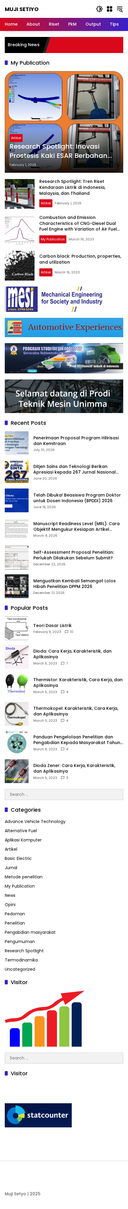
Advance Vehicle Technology (35, 821)
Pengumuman (20, 942)
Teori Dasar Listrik (52, 625)
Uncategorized (20, 969)
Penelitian (15, 923)
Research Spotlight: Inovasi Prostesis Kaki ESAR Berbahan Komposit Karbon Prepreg (58, 151)
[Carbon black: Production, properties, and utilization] (20, 266)
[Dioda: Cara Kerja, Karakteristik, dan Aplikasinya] (17, 657)
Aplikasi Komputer (23, 840)
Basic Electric (18, 858)
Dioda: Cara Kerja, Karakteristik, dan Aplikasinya (72, 654)
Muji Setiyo (22, 9)
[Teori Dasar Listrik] (17, 628)
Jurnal (11, 868)
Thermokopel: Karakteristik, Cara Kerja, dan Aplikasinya (75, 711)
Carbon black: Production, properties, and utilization (80, 259)
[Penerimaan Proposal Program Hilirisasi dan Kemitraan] (17, 443)
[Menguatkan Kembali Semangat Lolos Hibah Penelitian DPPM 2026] (17, 586)
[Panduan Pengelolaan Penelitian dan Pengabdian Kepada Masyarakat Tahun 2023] (17, 742)
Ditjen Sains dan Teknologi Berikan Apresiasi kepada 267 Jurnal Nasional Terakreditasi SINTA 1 (74, 469)
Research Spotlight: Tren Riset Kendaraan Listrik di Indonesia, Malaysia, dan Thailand (72, 187)
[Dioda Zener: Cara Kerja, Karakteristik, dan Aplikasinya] (17, 771)
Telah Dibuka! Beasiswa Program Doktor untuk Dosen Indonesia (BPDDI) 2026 (77, 498)
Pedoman (15, 914)
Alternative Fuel (21, 831)
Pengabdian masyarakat (30, 932)
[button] (99, 9)
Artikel (16, 138)
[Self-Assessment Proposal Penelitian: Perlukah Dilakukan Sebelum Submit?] (17, 558)
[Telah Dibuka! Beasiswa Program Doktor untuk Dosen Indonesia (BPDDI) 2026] (17, 500)
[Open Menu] (109, 9)
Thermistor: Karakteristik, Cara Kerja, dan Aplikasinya (78, 683)
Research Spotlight (24, 951)
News (10, 895)
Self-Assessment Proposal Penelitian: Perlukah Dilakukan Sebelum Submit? (73, 555)
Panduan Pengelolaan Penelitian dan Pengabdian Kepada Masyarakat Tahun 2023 (76, 740)
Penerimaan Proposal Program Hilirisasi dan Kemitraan (76, 441)
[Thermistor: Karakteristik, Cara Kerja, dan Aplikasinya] (17, 685)
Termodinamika (21, 960)
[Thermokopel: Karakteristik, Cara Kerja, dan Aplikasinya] (17, 714)
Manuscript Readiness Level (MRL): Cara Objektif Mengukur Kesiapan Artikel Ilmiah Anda (76, 527)
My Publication (53, 239)
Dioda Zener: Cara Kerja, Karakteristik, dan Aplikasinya (74, 768)
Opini (10, 905)
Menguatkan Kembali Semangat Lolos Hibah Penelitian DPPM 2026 (74, 584)
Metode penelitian (24, 877)
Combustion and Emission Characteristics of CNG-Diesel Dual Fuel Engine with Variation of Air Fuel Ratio (78, 226)
